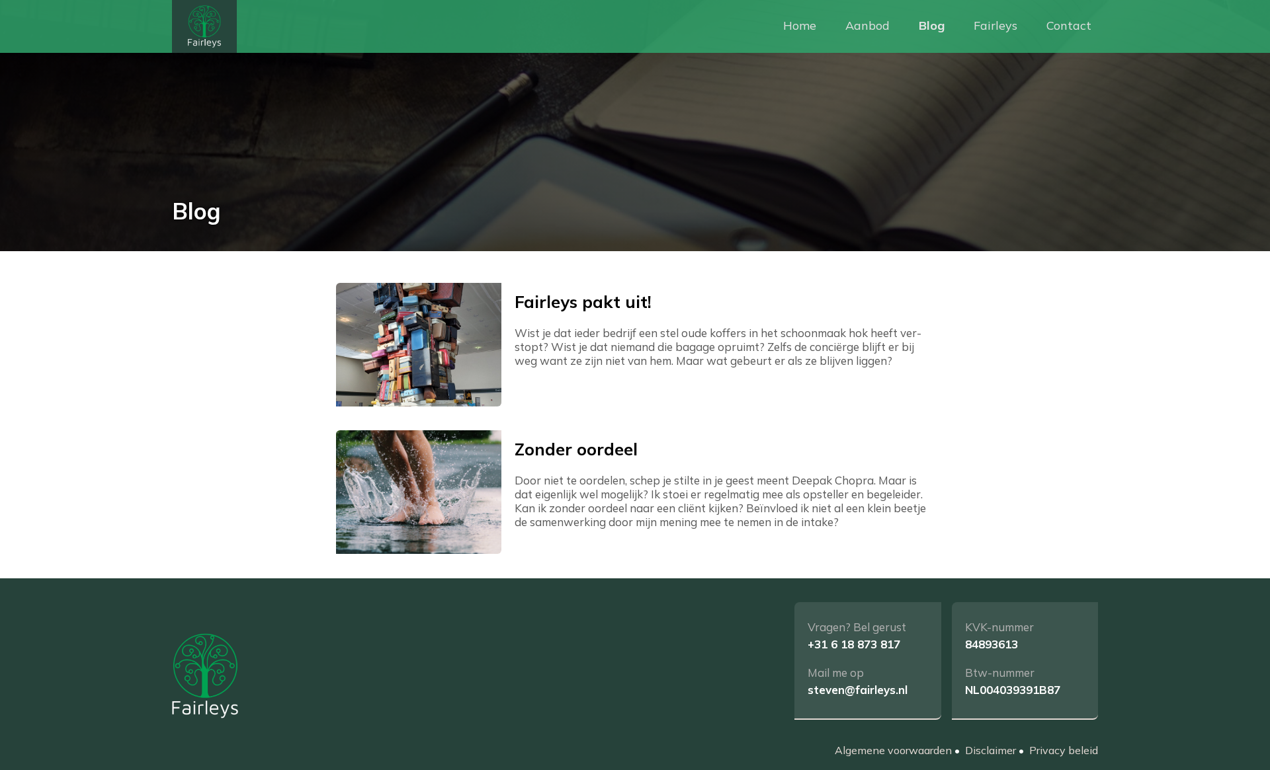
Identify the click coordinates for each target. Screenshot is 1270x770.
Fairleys (995, 25)
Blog (932, 25)
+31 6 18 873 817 (854, 644)
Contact (1068, 25)
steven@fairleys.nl (858, 690)
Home (799, 25)
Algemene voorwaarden (893, 750)
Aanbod (867, 25)
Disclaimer (990, 750)
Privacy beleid (1063, 750)
